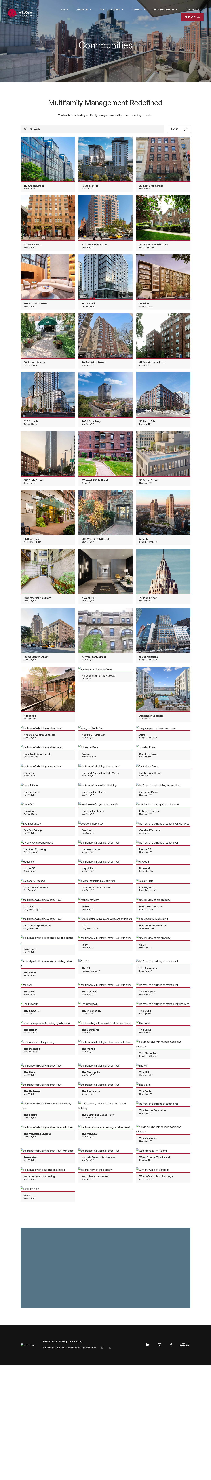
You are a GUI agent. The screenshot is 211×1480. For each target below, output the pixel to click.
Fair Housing (76, 1341)
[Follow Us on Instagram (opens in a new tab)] (159, 1344)
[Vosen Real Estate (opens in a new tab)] (28, 1345)
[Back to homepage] (19, 13)
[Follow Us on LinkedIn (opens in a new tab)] (148, 1344)
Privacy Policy (50, 1341)
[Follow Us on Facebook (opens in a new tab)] (170, 1344)
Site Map (63, 1341)
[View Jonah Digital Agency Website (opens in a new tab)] (184, 1344)
